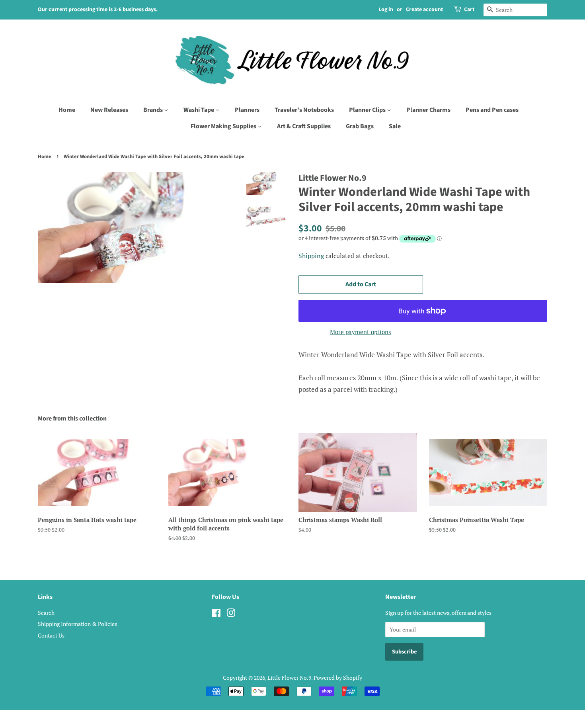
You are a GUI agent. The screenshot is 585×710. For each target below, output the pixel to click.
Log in (385, 10)
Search (46, 612)
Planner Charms (428, 110)
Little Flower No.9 (289, 677)
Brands (153, 110)
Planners (247, 110)
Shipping (311, 255)
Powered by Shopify (338, 677)
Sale (395, 126)
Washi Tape (199, 110)
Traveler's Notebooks (304, 110)
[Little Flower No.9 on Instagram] (230, 614)
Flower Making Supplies (224, 126)
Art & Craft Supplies (304, 126)
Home (66, 110)
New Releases (109, 110)
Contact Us (51, 635)
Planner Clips (368, 110)
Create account (424, 10)
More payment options (360, 332)
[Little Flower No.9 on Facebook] (216, 614)
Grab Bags (360, 126)
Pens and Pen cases (492, 110)
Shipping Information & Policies (77, 624)
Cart (469, 10)
